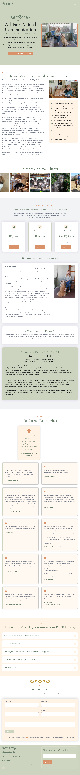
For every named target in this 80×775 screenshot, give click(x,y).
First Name (8, 701)
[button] (1, 183)
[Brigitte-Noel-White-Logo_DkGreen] (9, 3)
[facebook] (3, 767)
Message (7, 719)
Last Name (44, 701)
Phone (43, 710)
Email (7, 710)
